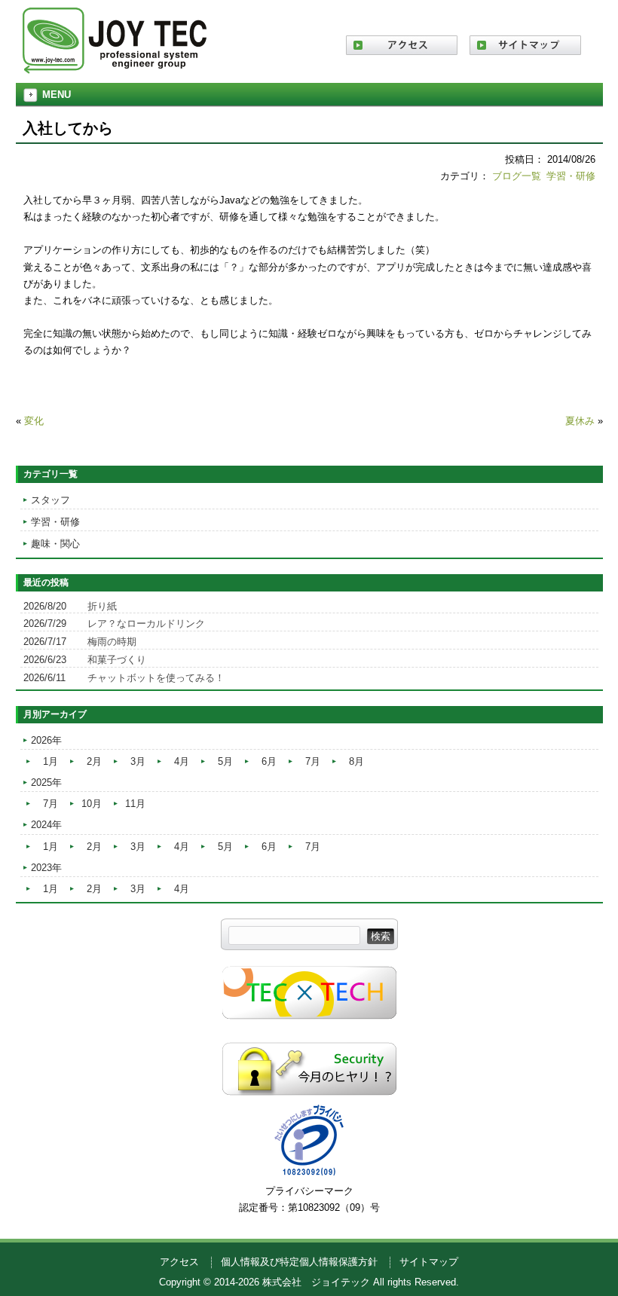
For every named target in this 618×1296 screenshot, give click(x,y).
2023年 (46, 867)
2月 (94, 761)
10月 (91, 803)
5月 (225, 761)
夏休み (580, 420)
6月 (269, 761)
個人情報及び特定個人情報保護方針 (299, 1261)
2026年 (46, 740)
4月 (181, 761)
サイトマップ (428, 1261)
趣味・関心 (55, 543)
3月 (137, 761)
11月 (135, 803)
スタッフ (50, 500)
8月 (356, 761)
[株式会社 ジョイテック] (115, 68)
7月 (312, 761)
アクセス (179, 1261)
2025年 (46, 782)
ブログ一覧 (516, 176)
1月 (50, 761)
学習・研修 (570, 176)
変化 (34, 420)
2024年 (46, 824)
